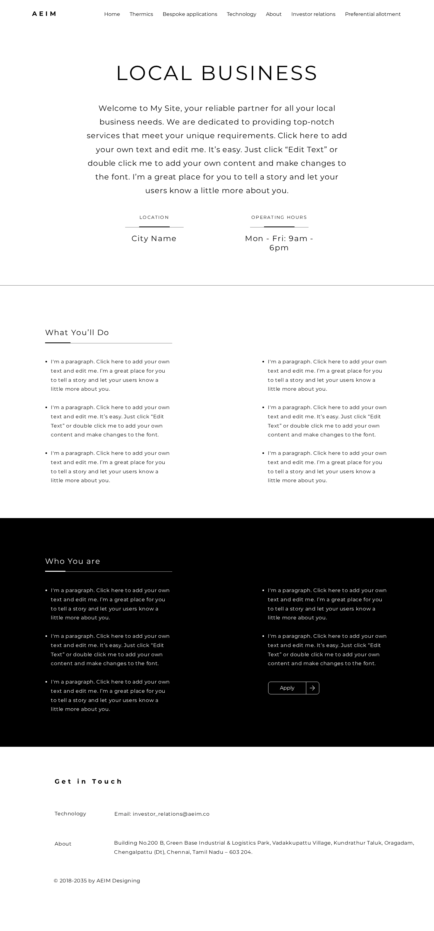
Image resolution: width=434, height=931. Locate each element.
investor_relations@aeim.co (171, 814)
